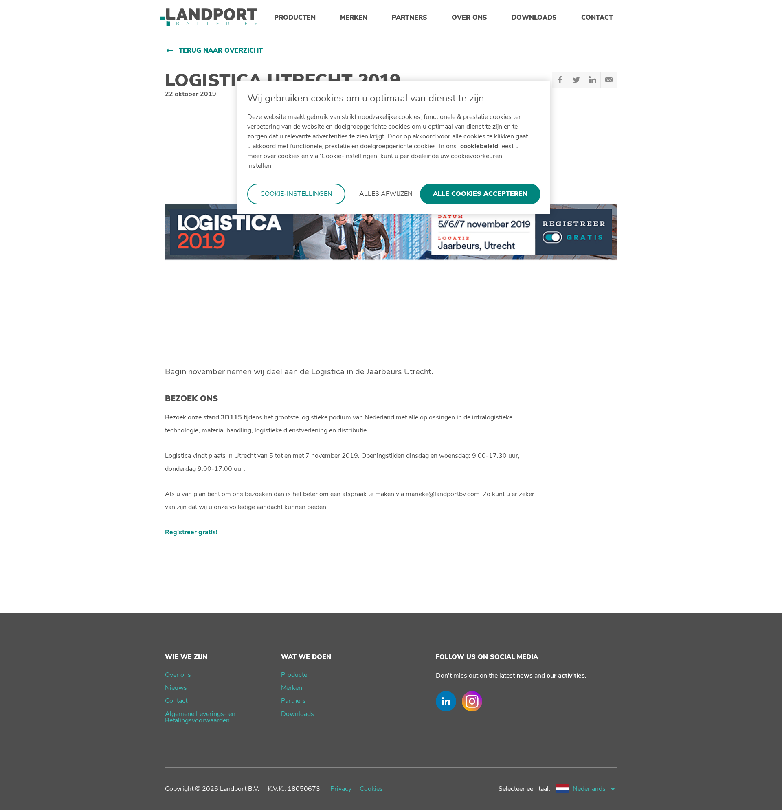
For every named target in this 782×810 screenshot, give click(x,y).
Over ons (178, 674)
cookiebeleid (479, 146)
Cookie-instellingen (296, 193)
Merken (291, 687)
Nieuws (176, 687)
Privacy (340, 788)
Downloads (297, 713)
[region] (393, 147)
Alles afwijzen (386, 193)
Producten (296, 674)
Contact (176, 700)
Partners (293, 700)
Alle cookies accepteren (480, 193)
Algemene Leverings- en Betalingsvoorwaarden (200, 717)
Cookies (371, 788)
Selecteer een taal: (524, 788)
